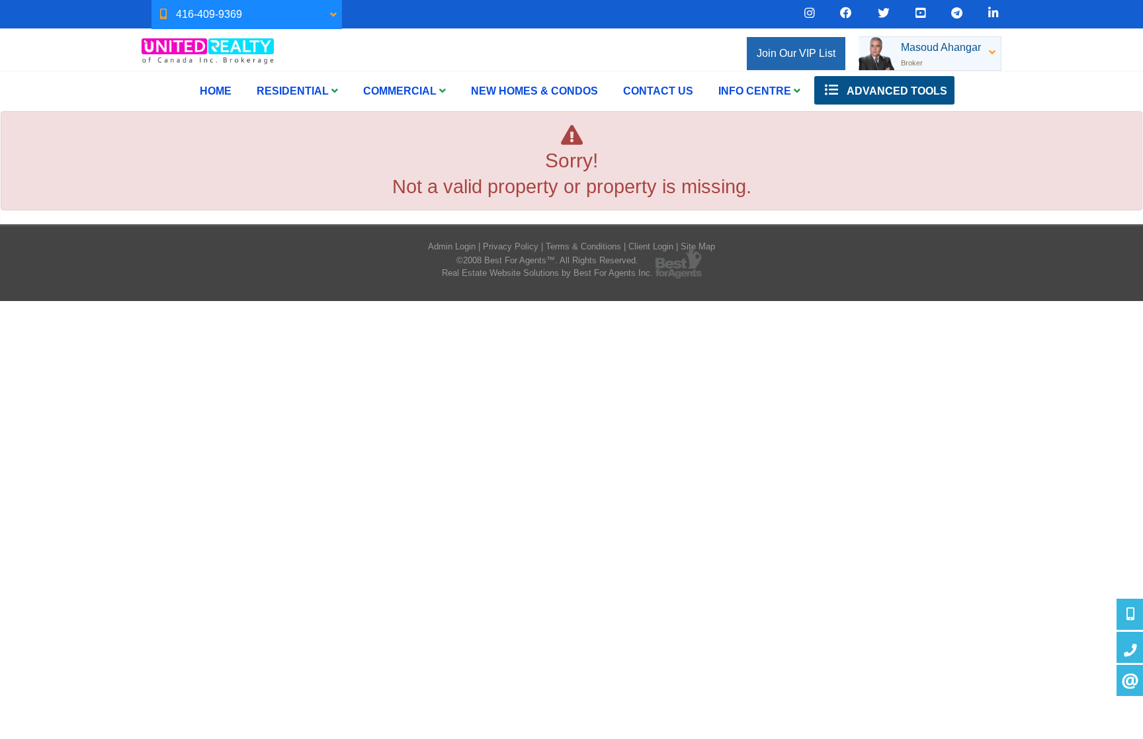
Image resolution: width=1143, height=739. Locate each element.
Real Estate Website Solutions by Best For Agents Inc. (547, 273)
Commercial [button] (401, 91)
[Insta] (809, 13)
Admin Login (452, 246)
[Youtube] (920, 13)
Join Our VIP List (796, 53)
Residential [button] (294, 91)
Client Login (650, 246)
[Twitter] (883, 13)
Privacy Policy (510, 246)
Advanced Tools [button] (896, 91)
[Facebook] (846, 13)
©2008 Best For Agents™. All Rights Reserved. (547, 260)
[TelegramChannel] (957, 13)
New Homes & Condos (534, 91)
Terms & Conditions (583, 246)
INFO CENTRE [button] (756, 91)
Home (216, 91)
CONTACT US (658, 91)
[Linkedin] (993, 13)
